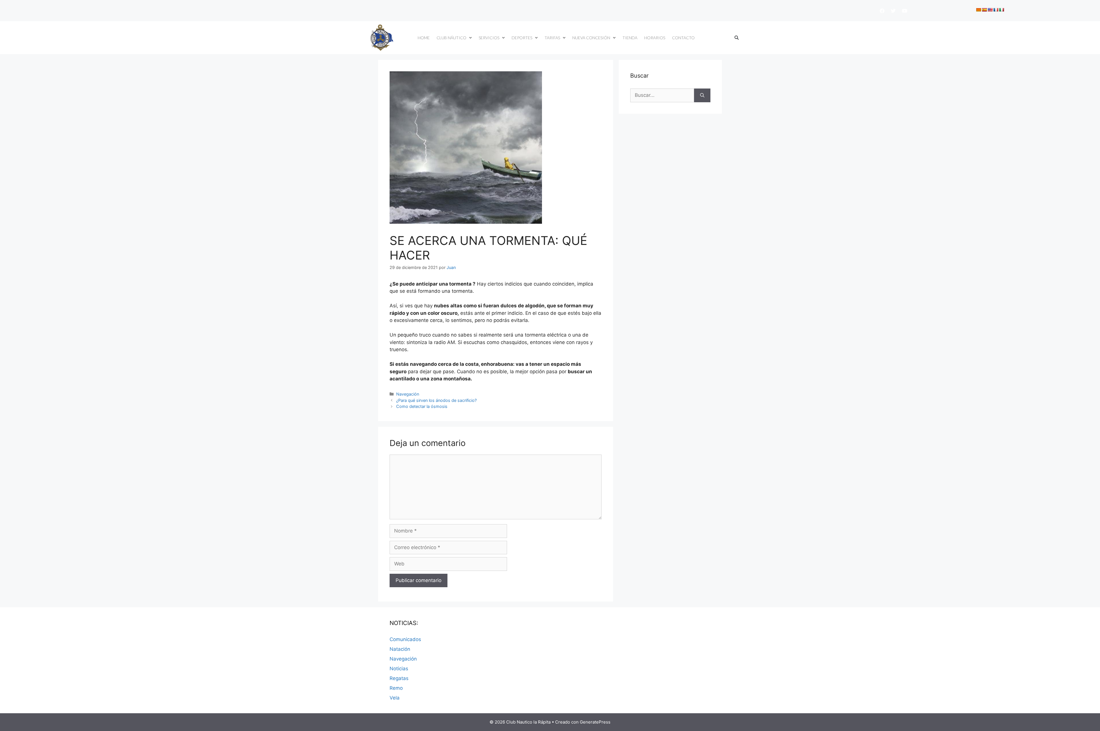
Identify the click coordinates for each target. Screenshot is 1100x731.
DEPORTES (522, 37)
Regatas (399, 678)
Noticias (399, 668)
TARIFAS (552, 37)
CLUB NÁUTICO (451, 37)
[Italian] (1001, 9)
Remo (396, 688)
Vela (395, 698)
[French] (995, 9)
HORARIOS (654, 37)
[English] (990, 9)
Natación (400, 649)
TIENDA (629, 37)
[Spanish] (984, 9)
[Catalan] (978, 9)
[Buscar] (702, 95)
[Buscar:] (662, 95)
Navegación (407, 394)
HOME (424, 37)
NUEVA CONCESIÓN (591, 37)
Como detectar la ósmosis (421, 406)
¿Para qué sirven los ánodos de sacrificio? (436, 400)
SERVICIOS (489, 37)
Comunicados (405, 639)
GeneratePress (595, 722)
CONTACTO (683, 37)
